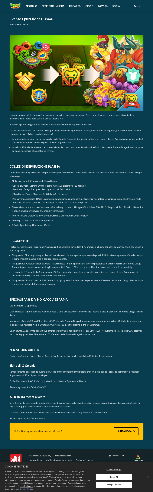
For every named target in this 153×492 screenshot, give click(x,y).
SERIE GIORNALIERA (53, 5)
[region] (76, 477)
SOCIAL (116, 5)
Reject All (114, 477)
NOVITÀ (103, 5)
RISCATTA (75, 5)
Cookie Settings (114, 469)
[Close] (148, 476)
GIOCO (89, 5)
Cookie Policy (26, 489)
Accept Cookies (114, 485)
